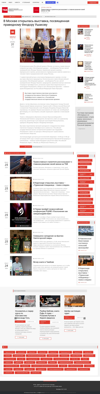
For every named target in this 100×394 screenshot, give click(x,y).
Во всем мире (44, 7)
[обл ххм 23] (50, 296)
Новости (83, 185)
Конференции (19, 353)
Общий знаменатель (85, 189)
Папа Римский (10, 356)
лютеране (29, 367)
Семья (52, 360)
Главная (74, 390)
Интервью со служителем (86, 182)
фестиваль (36, 370)
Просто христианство (85, 199)
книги (8, 367)
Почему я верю (84, 196)
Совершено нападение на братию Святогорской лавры (89, 97)
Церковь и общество (86, 214)
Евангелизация (65, 350)
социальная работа (22, 370)
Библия (32, 350)
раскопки (9, 370)
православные (70, 367)
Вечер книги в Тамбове (43, 262)
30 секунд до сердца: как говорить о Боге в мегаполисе (74, 313)
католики (89, 363)
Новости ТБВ (76, 353)
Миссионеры (52, 353)
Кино (8, 353)
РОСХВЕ (75, 356)
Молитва (64, 353)
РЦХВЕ (18, 360)
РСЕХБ (8, 360)
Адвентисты (9, 350)
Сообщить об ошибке (66, 390)
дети (63, 363)
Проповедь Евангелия (61, 356)
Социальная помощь (65, 360)
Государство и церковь (86, 174)
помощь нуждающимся (55, 367)
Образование (89, 353)
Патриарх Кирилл (33, 356)
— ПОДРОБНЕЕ (81, 139)
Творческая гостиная (85, 202)
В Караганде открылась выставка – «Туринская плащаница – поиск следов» (63, 10)
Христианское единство (86, 206)
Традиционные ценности (82, 360)
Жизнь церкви (84, 178)
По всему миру (84, 192)
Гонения (53, 350)
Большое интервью (85, 163)
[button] (42, 2)
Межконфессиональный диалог (36, 353)
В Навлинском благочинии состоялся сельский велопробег (89, 32)
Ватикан (43, 350)
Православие (46, 356)
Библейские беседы (85, 160)
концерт (18, 367)
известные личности (75, 363)
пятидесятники (84, 367)
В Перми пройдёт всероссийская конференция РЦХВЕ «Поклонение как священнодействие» (50, 211)
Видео (82, 167)
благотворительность (11, 363)
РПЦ (85, 356)
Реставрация (29, 360)
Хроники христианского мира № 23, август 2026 (49, 313)
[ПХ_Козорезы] (25, 296)
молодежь (41, 367)
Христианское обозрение (86, 211)
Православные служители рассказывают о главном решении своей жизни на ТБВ (89, 48)
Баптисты (21, 350)
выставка (25, 363)
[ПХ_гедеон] (74, 296)
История (88, 350)
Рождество (41, 360)
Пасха (21, 356)
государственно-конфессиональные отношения (44, 363)
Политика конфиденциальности (52, 390)
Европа (77, 350)
